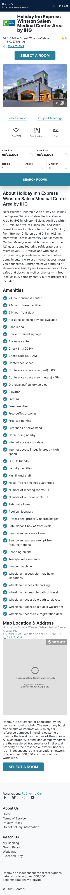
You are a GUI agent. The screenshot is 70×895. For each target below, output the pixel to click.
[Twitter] (14, 798)
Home (7, 814)
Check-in (7, 150)
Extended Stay (13, 856)
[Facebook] (4, 798)
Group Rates (11, 847)
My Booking (11, 843)
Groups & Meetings (49, 118)
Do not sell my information (21, 827)
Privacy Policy (12, 823)
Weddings (9, 851)
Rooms (6, 163)
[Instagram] (23, 798)
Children (53, 163)
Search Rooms (35, 179)
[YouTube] (32, 798)
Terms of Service (14, 818)
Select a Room (35, 56)
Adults (29, 163)
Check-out (43, 150)
